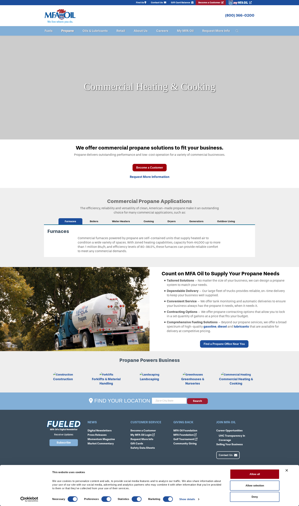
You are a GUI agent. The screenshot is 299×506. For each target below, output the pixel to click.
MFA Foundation (183, 434)
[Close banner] (287, 470)
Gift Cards (136, 443)
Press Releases (97, 434)
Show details (187, 499)
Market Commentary (101, 443)
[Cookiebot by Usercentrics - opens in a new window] (29, 499)
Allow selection (255, 485)
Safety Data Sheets (142, 447)
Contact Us (157, 2)
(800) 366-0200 (239, 15)
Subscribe (64, 442)
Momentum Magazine (101, 439)
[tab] (70, 221)
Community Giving (185, 443)
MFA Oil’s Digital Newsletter (64, 429)
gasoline (209, 326)
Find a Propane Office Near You (224, 343)
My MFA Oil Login (141, 434)
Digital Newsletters (100, 430)
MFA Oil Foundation (185, 430)
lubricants (241, 326)
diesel (222, 326)
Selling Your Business (229, 444)
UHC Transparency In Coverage (232, 438)
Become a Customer (209, 2)
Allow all (255, 474)
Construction (63, 379)
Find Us (140, 2)
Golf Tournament (184, 439)
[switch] (106, 499)
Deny (255, 496)
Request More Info (141, 439)
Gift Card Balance (181, 2)
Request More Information (149, 177)
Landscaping (149, 379)
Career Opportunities (229, 430)
